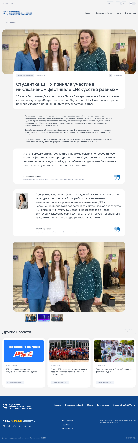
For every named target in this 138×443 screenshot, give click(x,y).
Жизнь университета (14, 382)
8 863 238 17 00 (68, 425)
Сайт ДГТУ (9, 3)
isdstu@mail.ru (67, 428)
